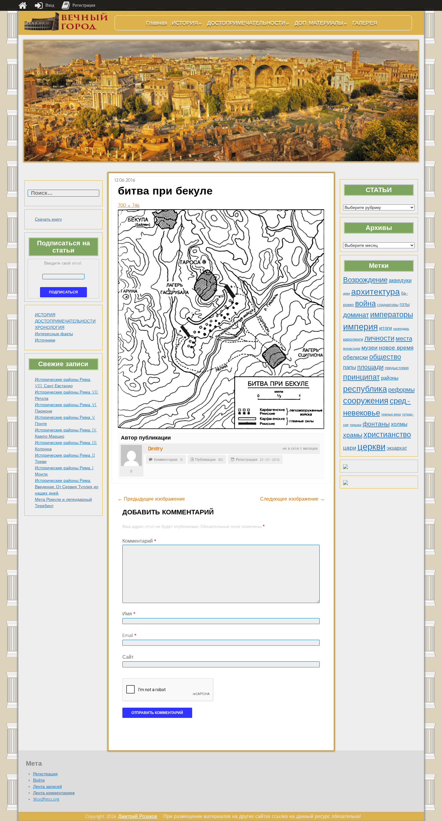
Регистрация (45, 774)
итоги (385, 328)
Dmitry (155, 448)
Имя (128, 614)
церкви (371, 446)
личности (379, 338)
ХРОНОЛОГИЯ (49, 327)
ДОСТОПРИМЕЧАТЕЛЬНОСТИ (246, 23)
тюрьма (355, 425)
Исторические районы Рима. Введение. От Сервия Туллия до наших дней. (66, 487)
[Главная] (22, 5)
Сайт (128, 657)
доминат (356, 315)
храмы (352, 435)
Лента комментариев (54, 792)
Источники (45, 340)
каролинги (353, 339)
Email (129, 635)
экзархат (397, 448)
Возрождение (365, 279)
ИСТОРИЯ (185, 23)
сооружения (365, 401)
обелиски (355, 357)
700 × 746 (129, 205)
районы (389, 378)
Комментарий (139, 541)
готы (405, 304)
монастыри (351, 349)
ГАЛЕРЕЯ (364, 23)
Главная (156, 23)
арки (346, 294)
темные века (391, 414)
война (365, 303)
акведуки (400, 280)
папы (349, 367)
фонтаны (376, 423)
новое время (396, 347)
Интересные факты (54, 333)
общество (385, 357)
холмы (399, 424)
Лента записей (47, 786)
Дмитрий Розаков (137, 816)
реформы (401, 389)
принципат (361, 376)
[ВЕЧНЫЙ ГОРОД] (66, 21)
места (404, 338)
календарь (401, 329)
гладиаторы (387, 304)
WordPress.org (46, 799)
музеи (369, 347)
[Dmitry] (131, 455)
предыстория (397, 368)
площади (370, 367)
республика (365, 389)
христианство (387, 434)
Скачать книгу (48, 219)
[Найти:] (63, 193)
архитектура (375, 291)
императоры (391, 314)
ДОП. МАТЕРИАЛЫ (319, 23)
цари (349, 447)
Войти (39, 780)
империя (360, 327)
